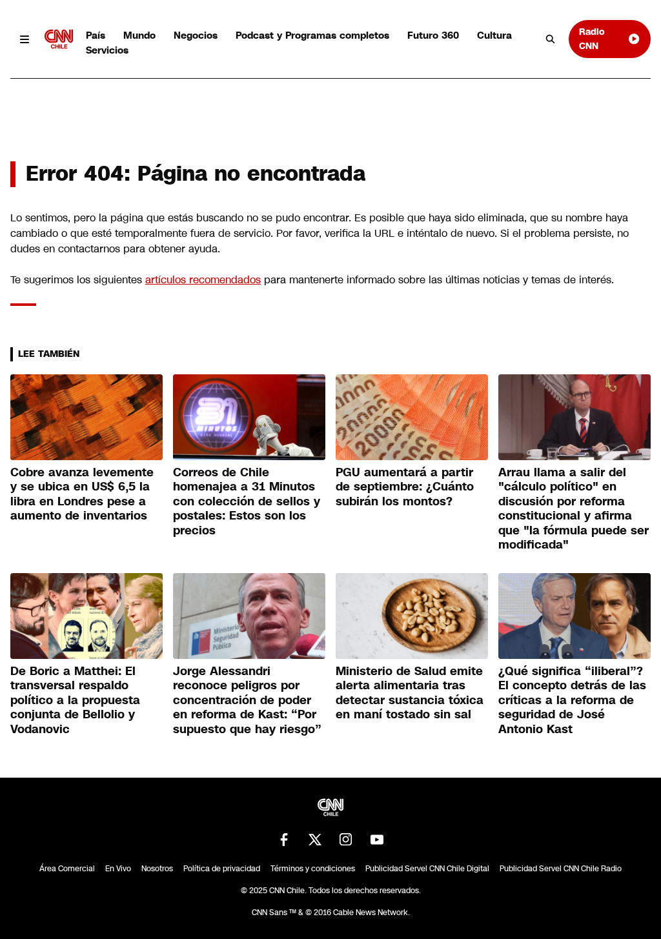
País (95, 35)
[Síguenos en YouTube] (377, 839)
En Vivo (118, 868)
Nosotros (157, 868)
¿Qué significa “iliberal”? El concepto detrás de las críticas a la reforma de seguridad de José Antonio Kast (572, 700)
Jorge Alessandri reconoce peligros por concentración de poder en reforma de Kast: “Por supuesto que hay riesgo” (247, 700)
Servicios (107, 50)
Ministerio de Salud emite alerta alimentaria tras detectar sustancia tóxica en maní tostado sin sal (409, 693)
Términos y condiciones (312, 868)
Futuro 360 (433, 35)
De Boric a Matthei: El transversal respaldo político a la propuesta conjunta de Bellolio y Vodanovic (75, 700)
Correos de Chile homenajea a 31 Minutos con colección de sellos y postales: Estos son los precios (246, 501)
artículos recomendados (203, 279)
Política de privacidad (221, 868)
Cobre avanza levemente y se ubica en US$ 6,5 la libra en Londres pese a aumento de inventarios (82, 494)
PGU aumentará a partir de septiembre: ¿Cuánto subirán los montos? (405, 487)
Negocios (196, 35)
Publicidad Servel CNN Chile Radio (561, 868)
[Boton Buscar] (550, 39)
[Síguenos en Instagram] (346, 839)
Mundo (139, 35)
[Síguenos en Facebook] (284, 839)
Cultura (494, 35)
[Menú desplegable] (24, 39)
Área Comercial (67, 868)
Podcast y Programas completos (312, 35)
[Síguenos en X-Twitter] (315, 839)
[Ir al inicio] (59, 39)
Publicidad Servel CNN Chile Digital (427, 868)
